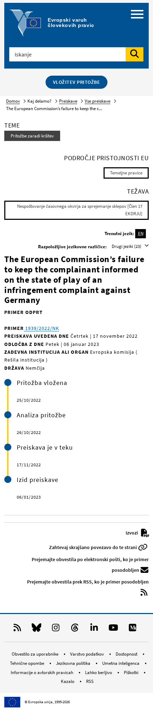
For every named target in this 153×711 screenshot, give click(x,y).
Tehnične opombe (27, 663)
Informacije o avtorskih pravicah (42, 672)
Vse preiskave (97, 101)
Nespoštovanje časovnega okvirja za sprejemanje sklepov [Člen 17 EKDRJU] (79, 210)
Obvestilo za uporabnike (35, 654)
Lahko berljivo (99, 672)
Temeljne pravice (126, 173)
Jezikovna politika (73, 663)
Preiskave (68, 101)
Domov (13, 101)
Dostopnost (127, 654)
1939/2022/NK (41, 328)
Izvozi (132, 533)
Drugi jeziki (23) (127, 246)
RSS (90, 681)
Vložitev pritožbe (76, 82)
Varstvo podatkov (87, 654)
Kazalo (68, 681)
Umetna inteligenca (121, 663)
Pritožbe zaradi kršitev (32, 136)
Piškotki (131, 672)
